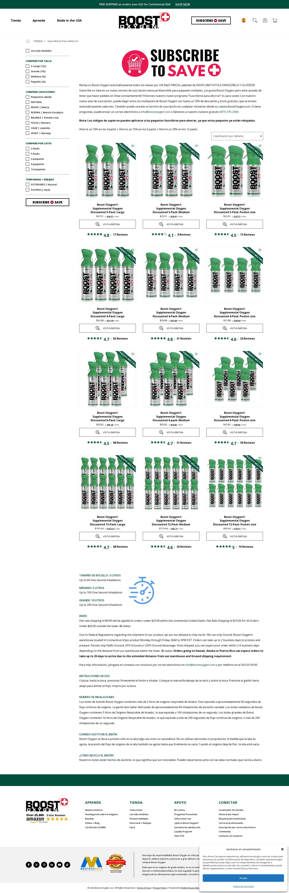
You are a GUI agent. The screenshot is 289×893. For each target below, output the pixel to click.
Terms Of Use (144, 887)
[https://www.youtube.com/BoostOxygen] (60, 865)
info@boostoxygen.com (155, 112)
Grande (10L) (38, 71)
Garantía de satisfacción (187, 827)
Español (244, 20)
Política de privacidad (243, 886)
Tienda (38, 41)
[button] (282, 849)
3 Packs (35, 153)
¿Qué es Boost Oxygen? (186, 822)
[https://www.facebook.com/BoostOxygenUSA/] (29, 865)
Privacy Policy (160, 887)
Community (225, 831)
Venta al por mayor (229, 814)
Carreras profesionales (231, 822)
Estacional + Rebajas (140, 822)
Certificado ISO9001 (95, 827)
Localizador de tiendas (231, 809)
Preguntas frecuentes (185, 814)
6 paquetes (37, 163)
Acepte (243, 878)
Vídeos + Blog (92, 822)
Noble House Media (191, 887)
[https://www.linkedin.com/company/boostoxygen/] (52, 865)
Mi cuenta (179, 809)
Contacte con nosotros (230, 835)
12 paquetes (38, 169)
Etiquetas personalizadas (232, 818)
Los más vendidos (41, 50)
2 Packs (35, 148)
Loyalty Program (183, 831)
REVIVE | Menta (40, 107)
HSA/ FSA (179, 835)
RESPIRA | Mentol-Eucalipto (47, 112)
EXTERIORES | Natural (44, 184)
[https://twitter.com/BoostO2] (36, 865)
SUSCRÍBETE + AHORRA (196, 4)
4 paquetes (37, 158)
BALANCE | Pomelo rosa (45, 117)
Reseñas (89, 818)
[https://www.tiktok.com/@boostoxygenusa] (67, 865)
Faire (132, 827)
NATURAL (36, 102)
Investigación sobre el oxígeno (101, 814)
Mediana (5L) (38, 76)
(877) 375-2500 (229, 112)
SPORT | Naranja (41, 133)
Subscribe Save (211, 20)
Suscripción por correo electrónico (237, 827)
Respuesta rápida (41, 96)
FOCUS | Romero (40, 122)
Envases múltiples (139, 818)
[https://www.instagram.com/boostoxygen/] (44, 865)
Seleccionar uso (182, 818)
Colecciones (136, 809)
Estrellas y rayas (40, 189)
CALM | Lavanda (40, 128)
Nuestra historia (93, 809)
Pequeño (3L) (38, 81)
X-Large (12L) (38, 66)
